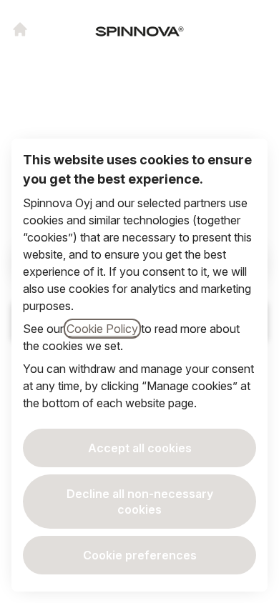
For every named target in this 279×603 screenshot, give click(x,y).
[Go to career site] (20, 29)
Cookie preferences (140, 555)
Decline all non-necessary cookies (140, 502)
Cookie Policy (102, 329)
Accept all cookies (140, 448)
